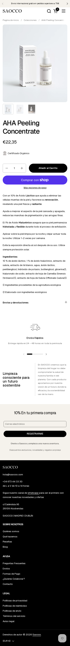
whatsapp (33, 492)
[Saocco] (12, 11)
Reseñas (7, 541)
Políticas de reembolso (15, 605)
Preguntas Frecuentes (14, 563)
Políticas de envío (12, 610)
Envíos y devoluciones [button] (15, 302)
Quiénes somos (11, 531)
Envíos (6, 568)
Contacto (8, 584)
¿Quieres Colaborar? (14, 578)
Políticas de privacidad (15, 600)
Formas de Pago (11, 573)
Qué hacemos (10, 536)
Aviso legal (8, 621)
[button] (49, 11)
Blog (5, 546)
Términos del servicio (14, 616)
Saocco (36, 634)
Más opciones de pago (35, 187)
